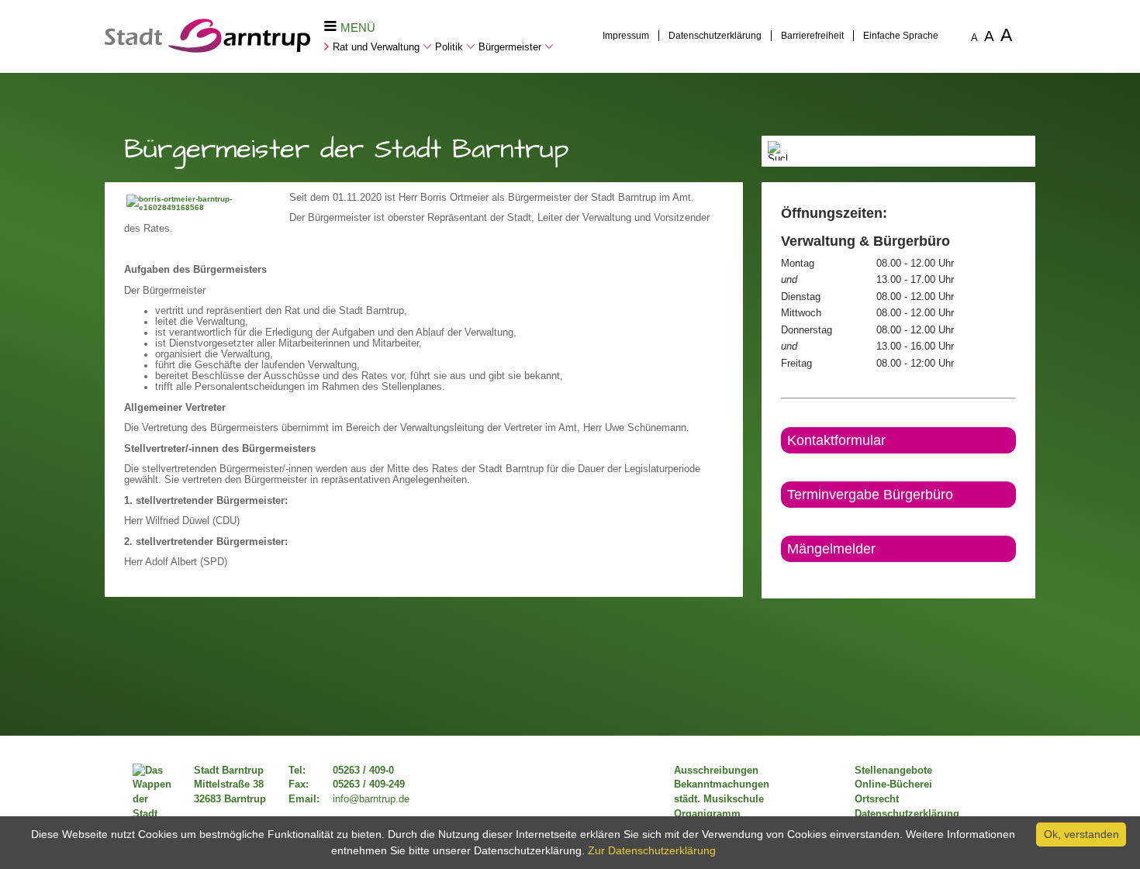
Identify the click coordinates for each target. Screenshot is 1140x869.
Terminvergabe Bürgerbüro (870, 495)
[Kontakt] (782, 575)
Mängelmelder (831, 549)
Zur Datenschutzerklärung (652, 850)
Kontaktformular (836, 440)
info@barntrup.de (371, 799)
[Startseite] (207, 49)
